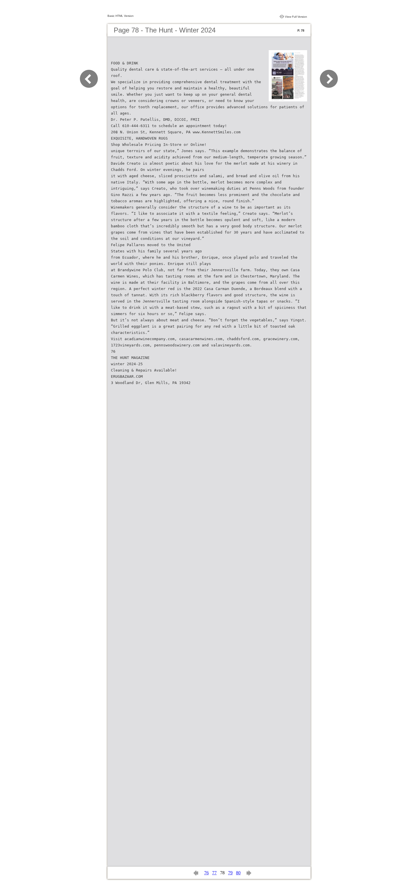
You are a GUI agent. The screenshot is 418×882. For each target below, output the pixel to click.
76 (206, 872)
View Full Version (296, 16)
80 (238, 872)
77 (214, 872)
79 (230, 872)
